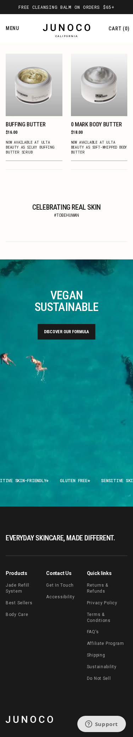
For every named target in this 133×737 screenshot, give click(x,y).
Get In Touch (60, 585)
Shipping (96, 655)
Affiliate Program (105, 643)
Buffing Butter (26, 124)
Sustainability (102, 666)
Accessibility (60, 596)
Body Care (17, 614)
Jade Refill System (17, 588)
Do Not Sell (99, 678)
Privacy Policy (102, 602)
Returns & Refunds (97, 588)
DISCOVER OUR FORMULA (66, 331)
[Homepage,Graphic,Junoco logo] (66, 29)
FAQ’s (93, 631)
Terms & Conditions (99, 617)
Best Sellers (19, 602)
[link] (29, 719)
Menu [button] (12, 28)
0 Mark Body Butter (96, 124)
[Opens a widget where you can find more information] (101, 724)
